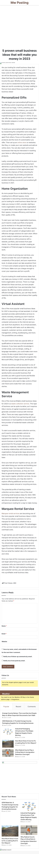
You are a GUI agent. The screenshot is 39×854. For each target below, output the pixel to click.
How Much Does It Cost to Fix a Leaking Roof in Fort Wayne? (10, 841)
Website (4, 641)
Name (4, 626)
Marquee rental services (11, 513)
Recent (18, 707)
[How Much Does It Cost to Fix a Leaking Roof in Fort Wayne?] (8, 744)
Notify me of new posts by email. (14, 660)
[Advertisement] (19, 27)
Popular (6, 707)
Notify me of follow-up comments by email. (17, 656)
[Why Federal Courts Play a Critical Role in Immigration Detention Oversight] (8, 753)
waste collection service (20, 404)
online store (21, 142)
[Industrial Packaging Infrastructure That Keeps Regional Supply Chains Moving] (8, 731)
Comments (32, 707)
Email (4, 634)
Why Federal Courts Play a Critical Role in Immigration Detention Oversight (24, 752)
